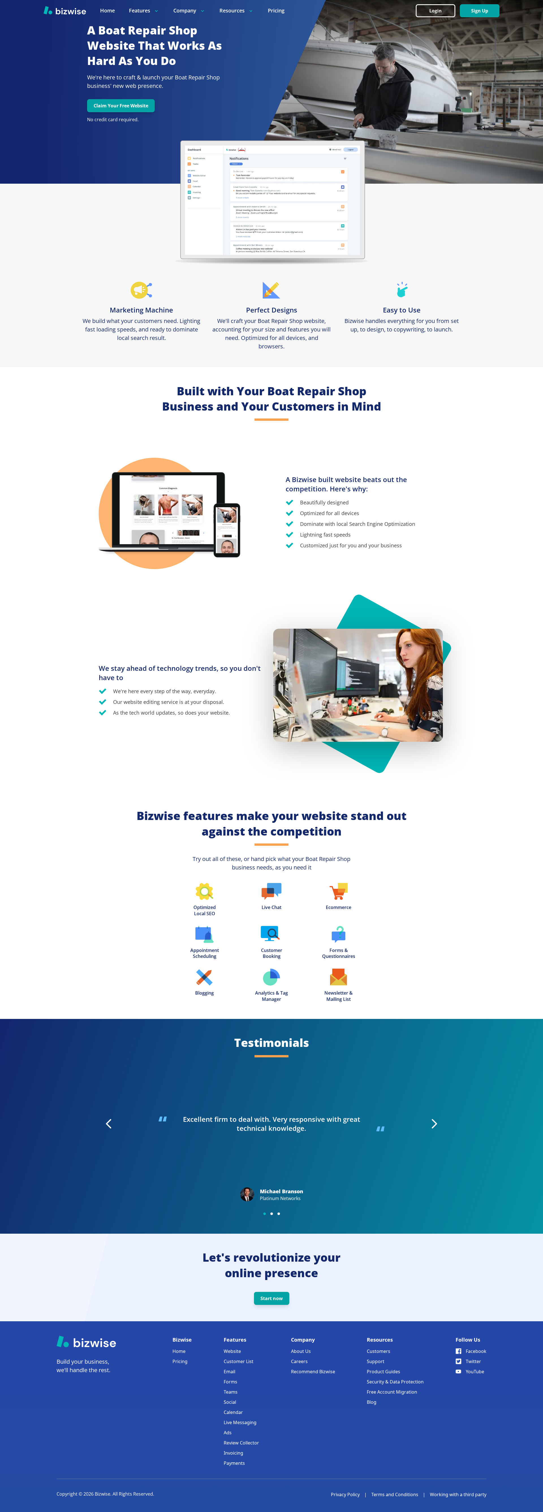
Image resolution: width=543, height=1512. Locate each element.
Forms (230, 1382)
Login (435, 11)
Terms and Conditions (394, 1494)
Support (375, 1361)
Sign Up (479, 11)
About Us (301, 1351)
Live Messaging (240, 1422)
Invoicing (233, 1453)
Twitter (473, 1361)
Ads (228, 1432)
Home (107, 10)
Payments (234, 1463)
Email (229, 1371)
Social (230, 1402)
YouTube (475, 1371)
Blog (371, 1402)
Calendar (233, 1412)
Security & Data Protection (395, 1382)
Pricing (276, 10)
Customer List (238, 1361)
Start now (271, 1298)
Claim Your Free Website (121, 106)
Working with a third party (458, 1494)
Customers (378, 1351)
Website (232, 1351)
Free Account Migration (392, 1392)
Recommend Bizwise (313, 1371)
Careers (299, 1361)
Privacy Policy (345, 1494)
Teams (231, 1392)
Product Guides (383, 1371)
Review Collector (241, 1443)
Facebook (476, 1351)
